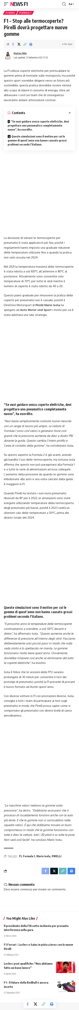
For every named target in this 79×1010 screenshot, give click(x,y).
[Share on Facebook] (13, 44)
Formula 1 (25, 13)
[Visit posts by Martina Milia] (8, 56)
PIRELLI (56, 856)
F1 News (10, 13)
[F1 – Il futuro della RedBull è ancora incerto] (65, 986)
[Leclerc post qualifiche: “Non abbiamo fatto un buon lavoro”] (65, 967)
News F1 (19, 4)
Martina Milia (20, 53)
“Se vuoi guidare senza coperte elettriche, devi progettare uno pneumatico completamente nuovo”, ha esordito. (38, 125)
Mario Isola (43, 856)
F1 (20, 856)
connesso (26, 889)
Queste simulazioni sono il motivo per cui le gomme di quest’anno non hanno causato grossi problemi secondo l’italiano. (37, 140)
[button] (7, 4)
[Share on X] (19, 44)
